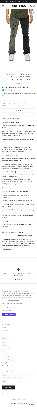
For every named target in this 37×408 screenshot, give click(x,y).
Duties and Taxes (7, 357)
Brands (4, 327)
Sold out (18, 110)
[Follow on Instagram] (7, 394)
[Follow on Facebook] (3, 394)
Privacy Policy (5, 363)
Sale (3, 333)
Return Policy (5, 354)
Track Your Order (6, 348)
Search (4, 342)
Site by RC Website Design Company (18, 403)
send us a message (13, 300)
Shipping (4, 345)
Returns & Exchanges (8, 360)
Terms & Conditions (7, 366)
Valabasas (18, 71)
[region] (18, 272)
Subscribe (8, 387)
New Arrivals (5, 324)
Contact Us (5, 351)
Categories (5, 330)
